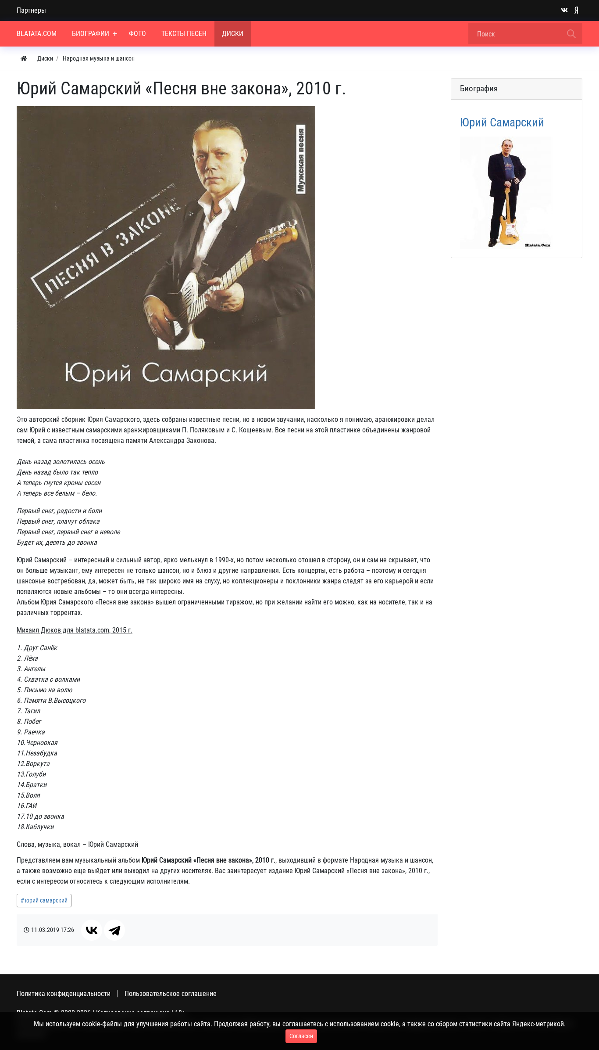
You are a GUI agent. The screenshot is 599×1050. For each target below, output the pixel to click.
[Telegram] (114, 930)
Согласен (301, 1035)
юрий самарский (46, 900)
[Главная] (24, 58)
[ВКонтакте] (91, 930)
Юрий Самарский (502, 122)
